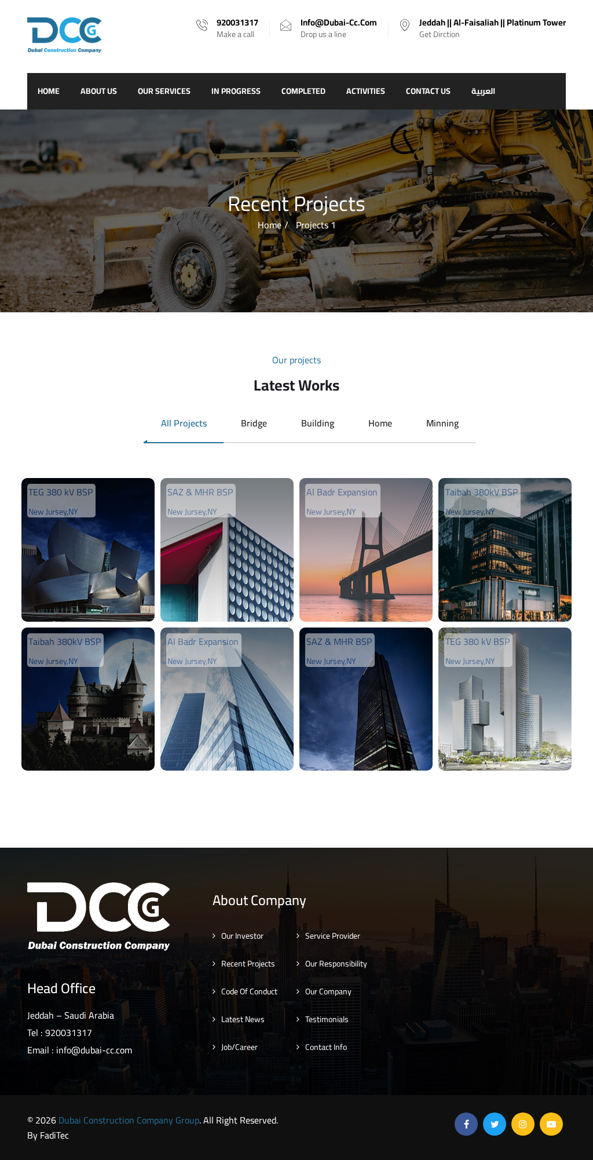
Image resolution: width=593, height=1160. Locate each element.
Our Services (164, 91)
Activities (365, 91)
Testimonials (327, 1019)
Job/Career (239, 1047)
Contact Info (326, 1047)
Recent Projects (248, 963)
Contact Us (428, 91)
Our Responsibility (336, 963)
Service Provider (332, 935)
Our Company (328, 991)
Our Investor (242, 935)
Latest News (243, 1019)
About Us (98, 91)
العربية (483, 91)
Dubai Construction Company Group (128, 1120)
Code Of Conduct (249, 991)
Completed (303, 91)
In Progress (236, 91)
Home (49, 91)
